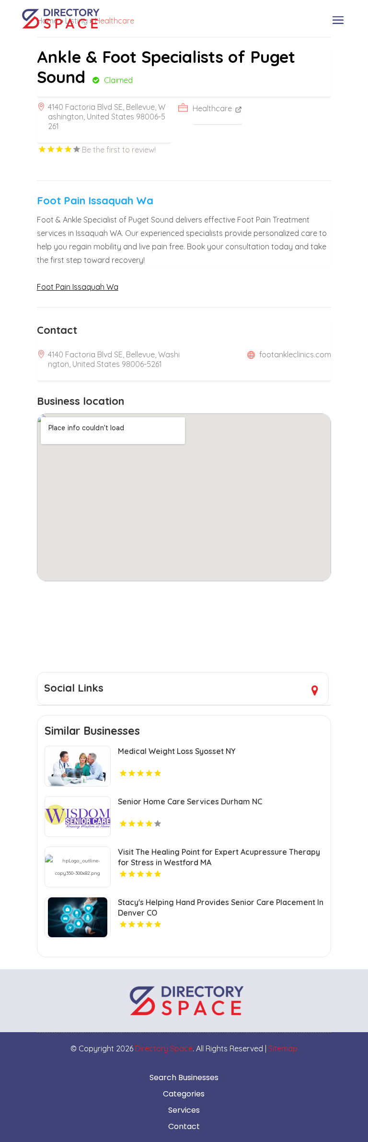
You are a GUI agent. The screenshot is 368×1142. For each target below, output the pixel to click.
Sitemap (283, 1048)
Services (184, 1110)
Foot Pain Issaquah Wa (77, 287)
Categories (184, 1094)
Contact (184, 1126)
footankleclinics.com (295, 354)
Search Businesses (184, 1077)
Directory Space (164, 1048)
